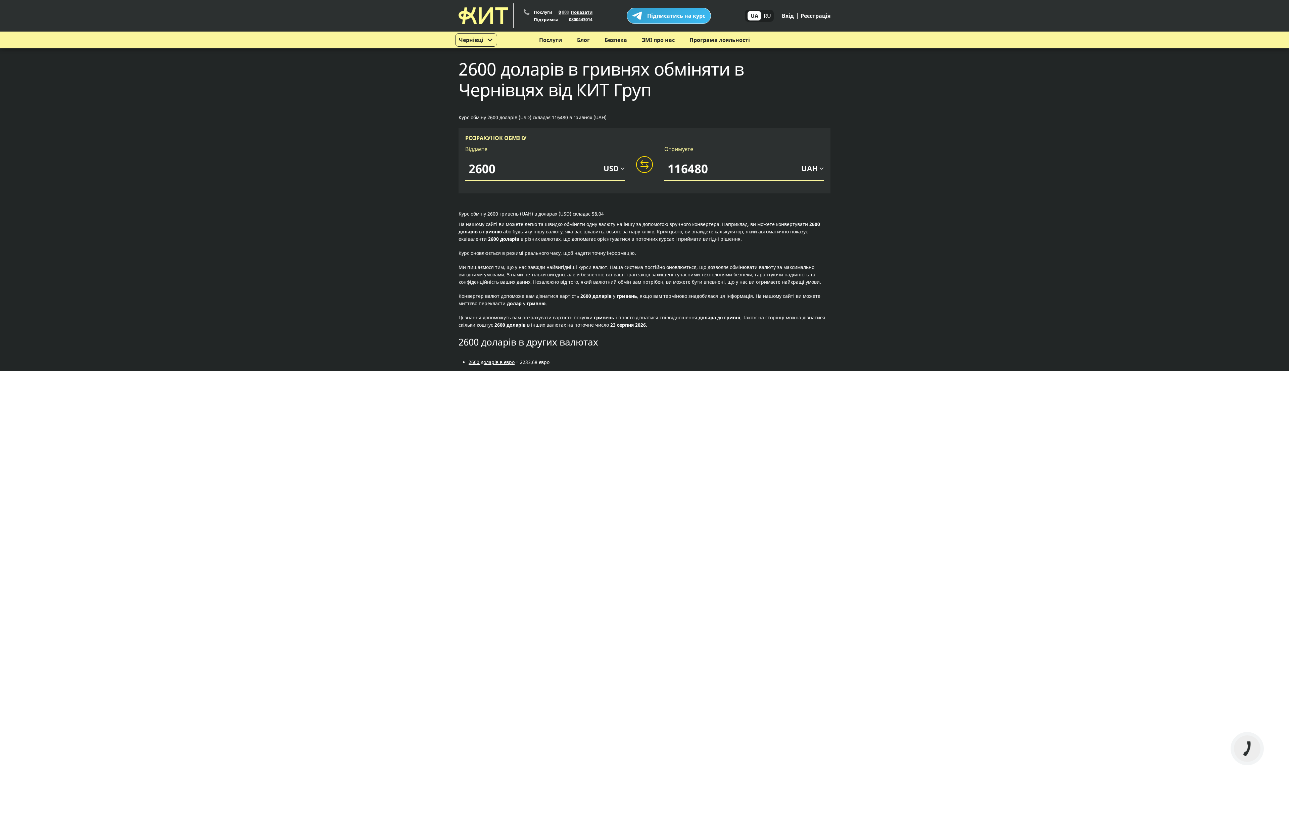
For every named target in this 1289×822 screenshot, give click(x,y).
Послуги (550, 40)
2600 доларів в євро (492, 362)
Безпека (616, 40)
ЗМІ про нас (658, 40)
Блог (583, 40)
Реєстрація (815, 15)
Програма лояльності (719, 40)
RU (767, 15)
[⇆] (644, 165)
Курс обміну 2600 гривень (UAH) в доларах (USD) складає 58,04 (531, 214)
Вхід (788, 15)
